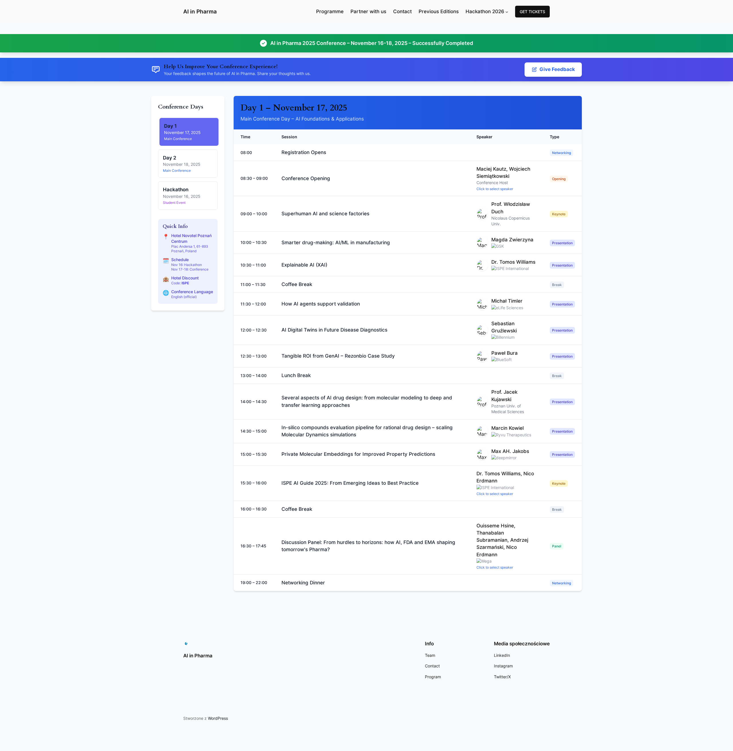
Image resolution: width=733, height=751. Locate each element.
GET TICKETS (532, 11)
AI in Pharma (200, 11)
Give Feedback (557, 69)
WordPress (218, 718)
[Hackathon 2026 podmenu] (506, 11)
